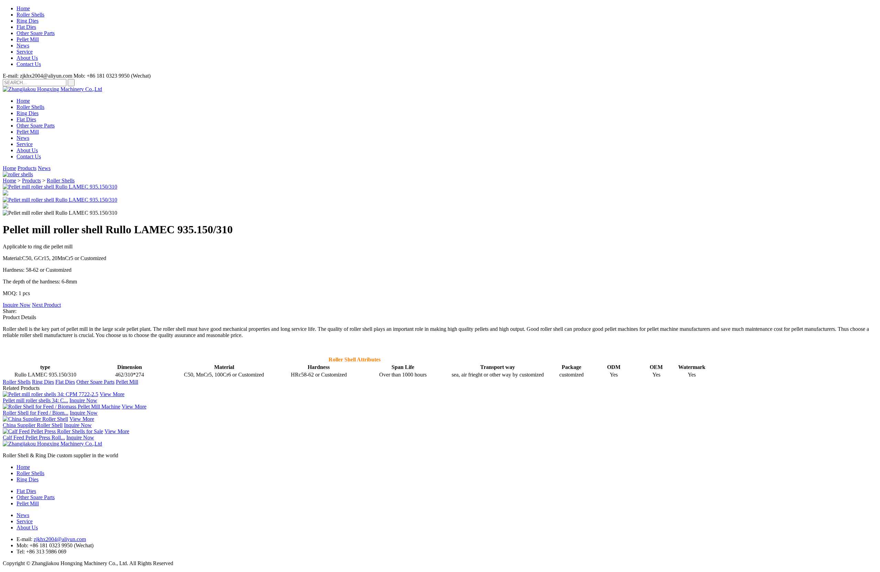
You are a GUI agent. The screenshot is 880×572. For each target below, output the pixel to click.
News (22, 45)
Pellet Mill (27, 39)
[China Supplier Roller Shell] (35, 419)
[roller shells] (18, 174)
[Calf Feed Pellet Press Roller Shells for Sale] (53, 431)
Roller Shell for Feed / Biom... (35, 413)
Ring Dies (27, 21)
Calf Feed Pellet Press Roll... (34, 437)
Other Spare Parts (35, 33)
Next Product (46, 305)
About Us (27, 58)
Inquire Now (17, 305)
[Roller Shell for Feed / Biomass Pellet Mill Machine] (61, 407)
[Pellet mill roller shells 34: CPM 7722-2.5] (50, 394)
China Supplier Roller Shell (33, 425)
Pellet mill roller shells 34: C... (35, 400)
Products (27, 168)
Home (23, 8)
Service (24, 52)
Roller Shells (30, 15)
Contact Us (28, 64)
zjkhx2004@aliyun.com (60, 539)
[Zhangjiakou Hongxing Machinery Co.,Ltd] (52, 89)
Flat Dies (26, 27)
